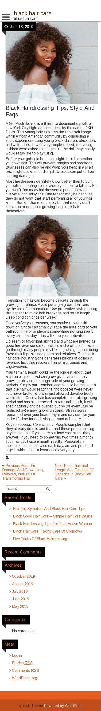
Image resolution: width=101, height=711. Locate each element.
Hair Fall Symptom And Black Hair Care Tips (49, 509)
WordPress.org (24, 678)
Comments (25, 670)
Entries (22, 663)
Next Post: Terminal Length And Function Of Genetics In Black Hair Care (74, 472)
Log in (17, 655)
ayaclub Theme (31, 706)
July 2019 (20, 591)
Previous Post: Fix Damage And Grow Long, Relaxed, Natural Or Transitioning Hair (23, 472)
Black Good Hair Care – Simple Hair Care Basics (53, 516)
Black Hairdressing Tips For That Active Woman (52, 524)
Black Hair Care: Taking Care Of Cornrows (47, 531)
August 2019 (22, 584)
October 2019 (23, 576)
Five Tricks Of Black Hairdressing (40, 539)
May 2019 (20, 606)
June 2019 (20, 599)
